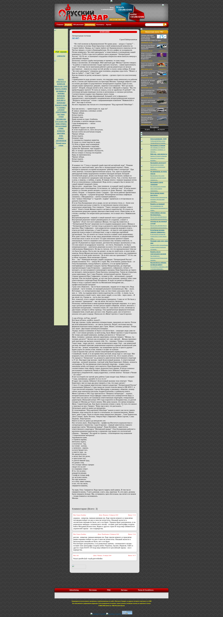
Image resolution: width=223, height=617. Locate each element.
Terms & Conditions (146, 590)
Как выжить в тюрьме (157, 145)
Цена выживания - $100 (158, 139)
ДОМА (61, 136)
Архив (108, 24)
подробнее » (163, 42)
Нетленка (93, 590)
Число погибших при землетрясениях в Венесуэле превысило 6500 (148, 93)
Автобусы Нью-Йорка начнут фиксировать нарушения (148, 47)
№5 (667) (75, 38)
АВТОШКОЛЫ (61, 119)
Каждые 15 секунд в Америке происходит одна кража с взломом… (158, 158)
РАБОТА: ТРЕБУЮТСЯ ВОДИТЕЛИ (61, 82)
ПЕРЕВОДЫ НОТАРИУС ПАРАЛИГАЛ (61, 98)
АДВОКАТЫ (61, 56)
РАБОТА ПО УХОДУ (61, 86)
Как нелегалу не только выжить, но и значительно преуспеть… (157, 167)
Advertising (90, 24)
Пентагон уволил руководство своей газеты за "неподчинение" (147, 120)
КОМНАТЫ (61, 131)
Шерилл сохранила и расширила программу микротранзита (148, 110)
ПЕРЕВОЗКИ (61, 103)
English (68, 24)
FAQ (108, 590)
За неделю (161, 129)
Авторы (124, 590)
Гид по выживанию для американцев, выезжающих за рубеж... (158, 208)
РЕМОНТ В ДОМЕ (61, 105)
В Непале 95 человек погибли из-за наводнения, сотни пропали (148, 83)
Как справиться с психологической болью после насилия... (158, 258)
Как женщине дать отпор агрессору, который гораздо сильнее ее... (158, 178)
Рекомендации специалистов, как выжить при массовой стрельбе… (158, 199)
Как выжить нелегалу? (158, 163)
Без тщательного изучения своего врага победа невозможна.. (158, 188)
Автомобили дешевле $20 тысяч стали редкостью (148, 73)
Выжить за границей (157, 204)
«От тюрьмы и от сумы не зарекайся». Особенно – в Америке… (157, 149)
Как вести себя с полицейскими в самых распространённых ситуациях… (159, 247)
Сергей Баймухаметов (128, 39)
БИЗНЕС (61, 138)
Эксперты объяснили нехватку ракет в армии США (148, 102)
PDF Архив (61, 52)
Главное (60, 24)
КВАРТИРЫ (61, 133)
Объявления (78, 24)
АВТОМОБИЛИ (61, 141)
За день (147, 129)
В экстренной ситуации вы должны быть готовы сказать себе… (158, 236)
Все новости (154, 127)
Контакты (100, 24)
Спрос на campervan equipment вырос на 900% (147, 65)
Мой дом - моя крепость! (158, 154)
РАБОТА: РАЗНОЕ (61, 89)
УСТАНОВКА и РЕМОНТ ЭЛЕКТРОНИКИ (61, 110)
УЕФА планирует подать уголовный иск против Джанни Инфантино (148, 56)
